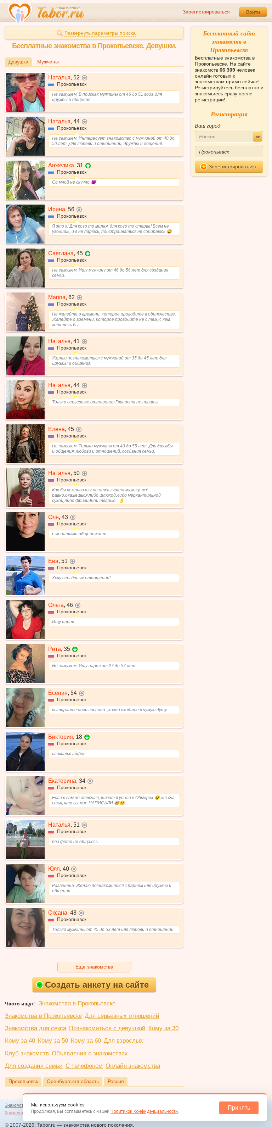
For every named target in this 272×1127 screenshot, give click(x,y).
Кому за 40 (20, 1040)
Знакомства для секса (35, 1028)
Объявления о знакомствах (90, 1053)
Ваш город (207, 125)
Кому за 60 (86, 1040)
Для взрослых (123, 1040)
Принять (239, 1108)
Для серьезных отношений (122, 1015)
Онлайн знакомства (133, 1065)
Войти (253, 12)
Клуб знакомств (27, 1053)
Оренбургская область (73, 1081)
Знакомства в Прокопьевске (77, 1003)
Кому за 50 (53, 1040)
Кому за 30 (163, 1028)
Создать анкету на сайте (97, 984)
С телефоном (84, 1065)
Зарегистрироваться (206, 12)
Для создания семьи (34, 1065)
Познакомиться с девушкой (107, 1028)
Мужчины (48, 62)
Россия (116, 1081)
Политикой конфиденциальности (144, 1111)
